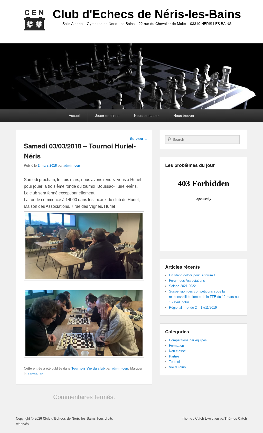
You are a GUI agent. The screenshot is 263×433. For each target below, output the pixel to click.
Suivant (139, 139)
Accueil (74, 116)
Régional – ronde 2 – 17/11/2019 (193, 307)
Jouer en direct (107, 116)
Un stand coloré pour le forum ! (192, 275)
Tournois (78, 368)
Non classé (177, 351)
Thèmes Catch (235, 418)
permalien (35, 374)
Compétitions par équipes (188, 340)
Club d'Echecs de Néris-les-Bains (147, 14)
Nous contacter (146, 116)
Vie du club (96, 368)
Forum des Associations (187, 281)
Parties (174, 356)
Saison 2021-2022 (182, 286)
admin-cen (71, 165)
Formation (176, 345)
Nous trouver (183, 116)
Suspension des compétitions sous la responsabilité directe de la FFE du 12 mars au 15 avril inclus (204, 296)
